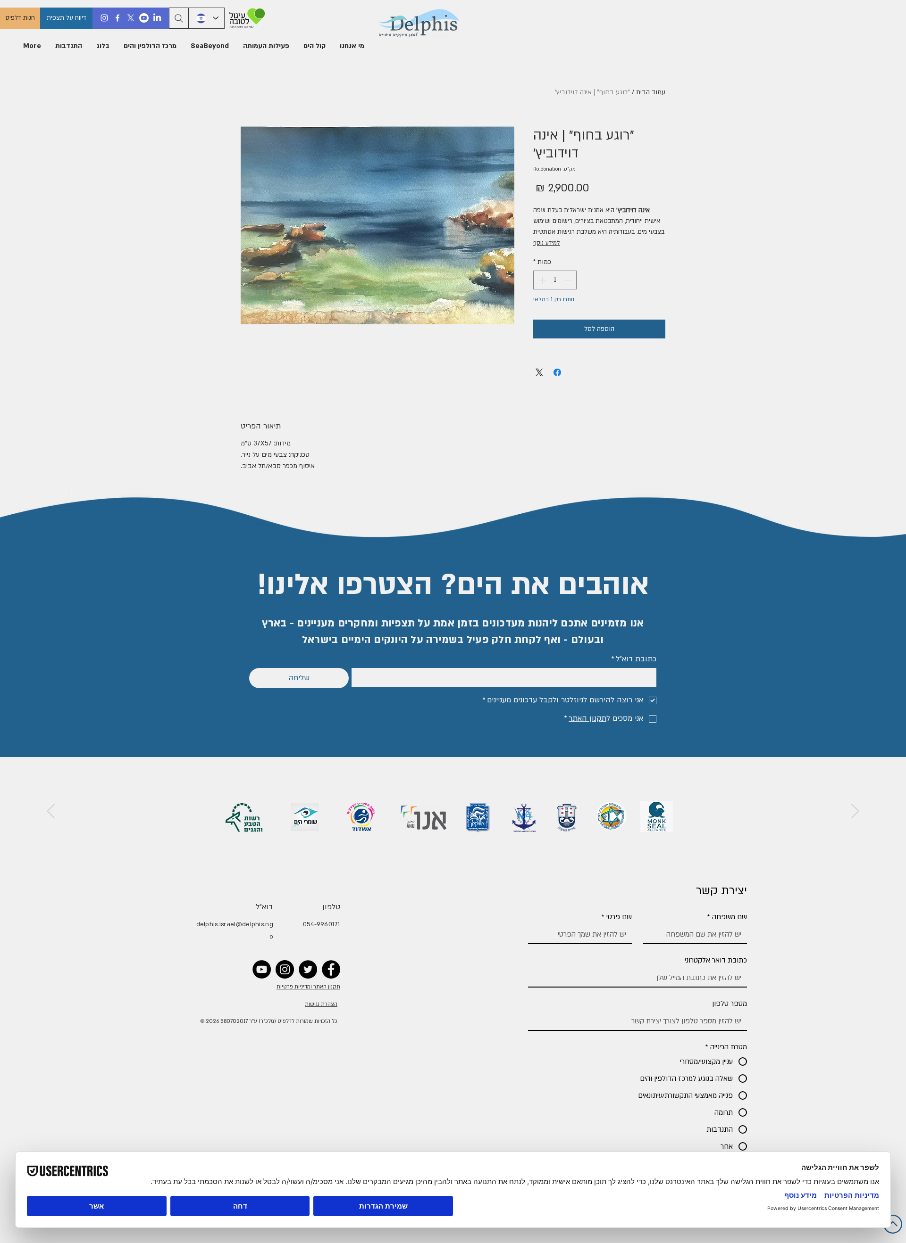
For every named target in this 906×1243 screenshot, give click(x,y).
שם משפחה (727, 917)
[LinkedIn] (157, 18)
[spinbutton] (555, 280)
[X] (130, 18)
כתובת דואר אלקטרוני (716, 960)
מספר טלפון (729, 1003)
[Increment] (541, 280)
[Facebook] (117, 18)
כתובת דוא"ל (633, 659)
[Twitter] (308, 969)
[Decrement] (568, 280)
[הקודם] (855, 812)
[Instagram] (104, 18)
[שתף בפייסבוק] (557, 372)
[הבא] (51, 812)
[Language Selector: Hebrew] (207, 18)
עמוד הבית (650, 92)
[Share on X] (539, 372)
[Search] (179, 18)
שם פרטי (617, 917)
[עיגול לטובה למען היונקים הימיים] (245, 18)
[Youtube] (144, 18)
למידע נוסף (546, 243)
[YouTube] (261, 969)
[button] (352, 46)
